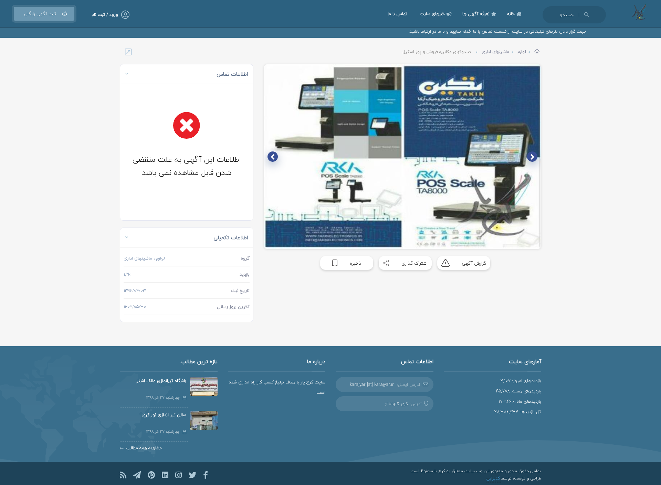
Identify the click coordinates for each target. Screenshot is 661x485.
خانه (511, 14)
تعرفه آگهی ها (476, 14)
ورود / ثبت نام (105, 14)
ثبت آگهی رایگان (40, 14)
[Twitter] (192, 475)
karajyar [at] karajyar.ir (372, 384)
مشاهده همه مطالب (144, 448)
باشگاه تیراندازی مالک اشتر (161, 380)
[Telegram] (137, 475)
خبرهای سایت (432, 14)
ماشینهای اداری (495, 51)
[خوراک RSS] (123, 475)
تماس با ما (397, 14)
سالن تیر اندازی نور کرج (164, 415)
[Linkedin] (165, 475)
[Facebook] (205, 475)
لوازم (521, 51)
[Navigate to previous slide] (532, 156)
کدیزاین (493, 478)
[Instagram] (178, 475)
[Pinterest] (151, 475)
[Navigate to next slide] (272, 156)
